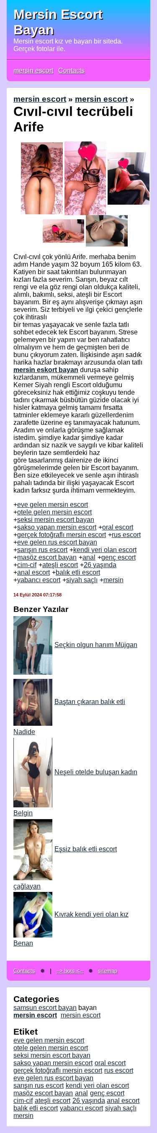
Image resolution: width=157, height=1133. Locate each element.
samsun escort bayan (45, 1007)
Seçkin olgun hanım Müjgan (95, 644)
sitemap (107, 971)
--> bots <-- (69, 971)
